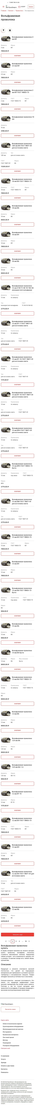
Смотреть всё (5, 1048)
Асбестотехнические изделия (12, 1023)
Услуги (3, 1059)
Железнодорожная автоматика (13, 1029)
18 (26, 941)
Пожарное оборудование (11, 1045)
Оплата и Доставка (7, 1066)
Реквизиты (4, 1072)
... (22, 941)
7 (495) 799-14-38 (14, 2)
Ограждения (7, 1043)
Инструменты (7, 1032)
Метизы (5, 1040)
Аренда (3, 1062)
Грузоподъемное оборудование (13, 1026)
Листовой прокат (8, 1037)
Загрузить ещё (17, 934)
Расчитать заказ (10, 1009)
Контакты (4, 1069)
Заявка (31, 6)
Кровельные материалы (10, 1034)
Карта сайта (5, 1020)
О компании (5, 1056)
